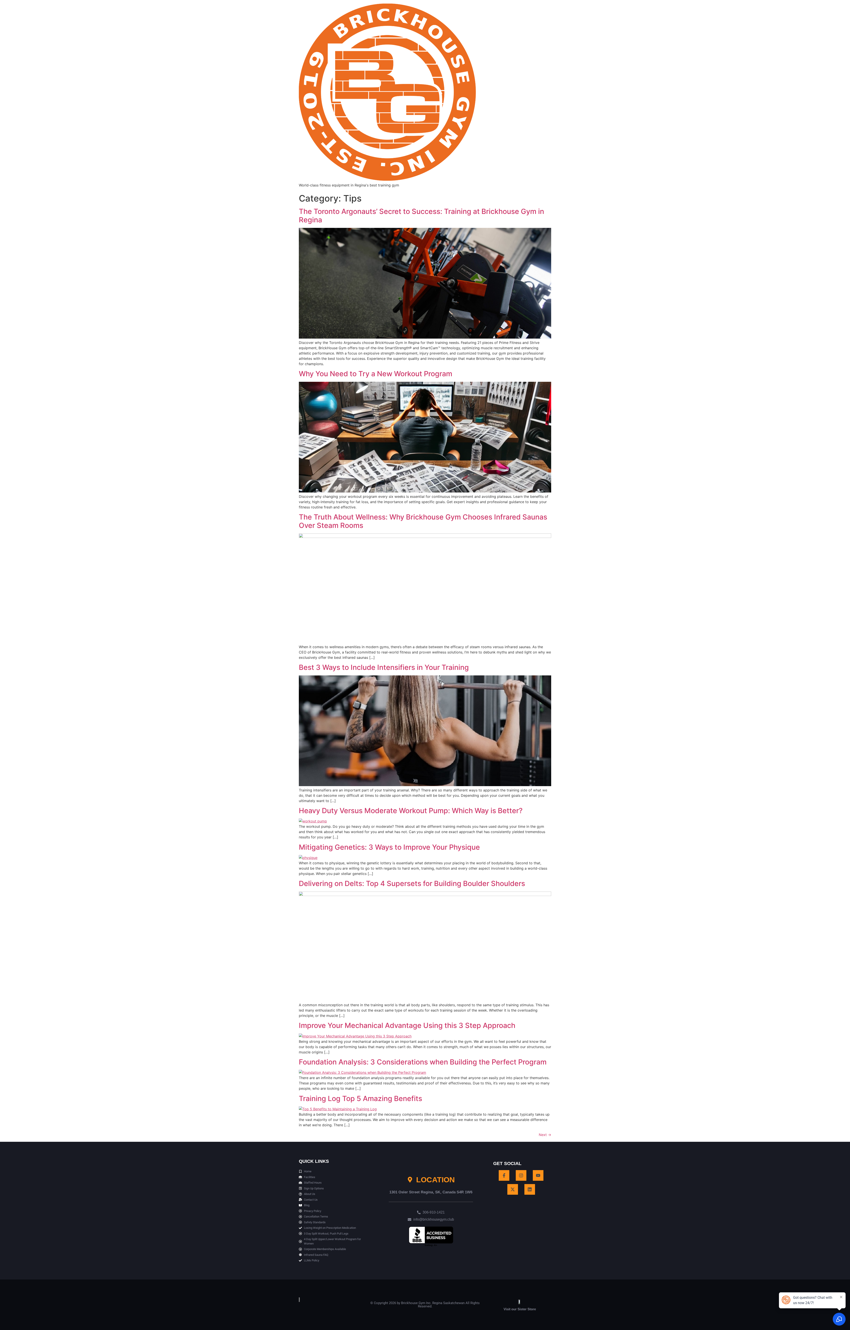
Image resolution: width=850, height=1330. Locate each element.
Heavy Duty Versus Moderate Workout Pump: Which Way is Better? (411, 810)
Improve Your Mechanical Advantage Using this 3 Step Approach (407, 1025)
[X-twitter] (512, 1189)
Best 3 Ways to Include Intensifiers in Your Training (384, 667)
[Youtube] (538, 1175)
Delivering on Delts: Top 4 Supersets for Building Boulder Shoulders (412, 883)
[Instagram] (521, 1175)
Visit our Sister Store (520, 1309)
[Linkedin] (529, 1189)
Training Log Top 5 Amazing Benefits (360, 1098)
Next (545, 1134)
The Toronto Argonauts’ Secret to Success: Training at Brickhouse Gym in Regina (421, 215)
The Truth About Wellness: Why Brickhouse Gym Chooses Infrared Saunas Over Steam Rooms (423, 521)
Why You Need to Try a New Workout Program (375, 373)
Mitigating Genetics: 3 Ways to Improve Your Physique (389, 847)
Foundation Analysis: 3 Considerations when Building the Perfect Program (423, 1062)
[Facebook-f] (504, 1175)
